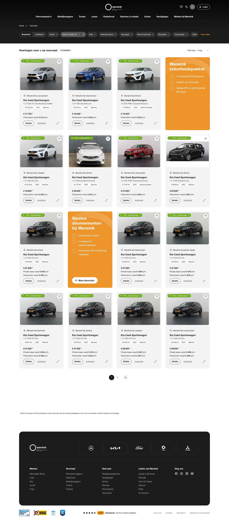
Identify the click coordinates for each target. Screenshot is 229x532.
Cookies (169, 513)
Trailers (69, 489)
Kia (31, 481)
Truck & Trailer (145, 481)
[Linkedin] (186, 473)
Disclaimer (181, 513)
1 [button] (111, 377)
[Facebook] (176, 473)
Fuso (32, 489)
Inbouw (141, 485)
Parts (140, 489)
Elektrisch (70, 477)
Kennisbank (107, 489)
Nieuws (105, 485)
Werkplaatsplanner (111, 474)
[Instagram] (181, 473)
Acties (105, 481)
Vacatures (107, 493)
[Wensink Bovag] (40, 513)
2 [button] (117, 377)
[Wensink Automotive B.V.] (114, 7)
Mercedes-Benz (37, 474)
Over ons (157, 513)
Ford (32, 477)
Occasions (143, 493)
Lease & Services (146, 474)
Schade (142, 477)
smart (32, 485)
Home (21, 26)
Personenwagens (74, 474)
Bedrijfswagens (73, 481)
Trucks (69, 485)
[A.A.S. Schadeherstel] (62, 513)
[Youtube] (192, 473)
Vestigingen (107, 477)
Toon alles (205, 34)
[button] (125, 377)
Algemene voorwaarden (200, 513)
